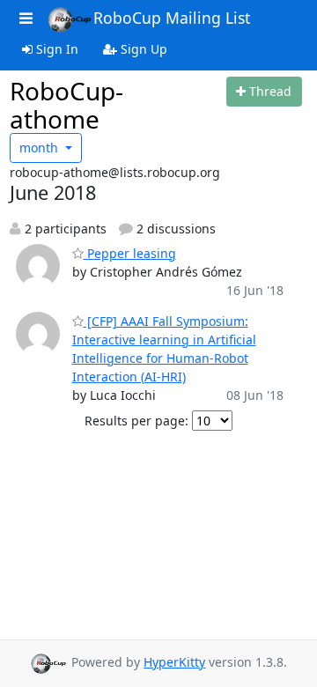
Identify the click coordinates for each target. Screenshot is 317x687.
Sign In (55, 49)
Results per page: (136, 420)
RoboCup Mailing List (171, 17)
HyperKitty (174, 662)
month (40, 147)
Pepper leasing (130, 253)
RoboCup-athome (66, 105)
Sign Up (142, 49)
